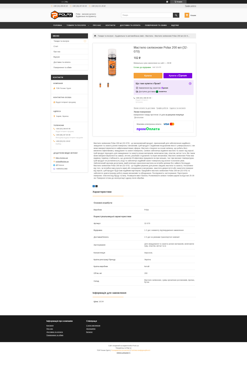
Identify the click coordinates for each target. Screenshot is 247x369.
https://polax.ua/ (62, 158)
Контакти (110, 25)
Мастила (149, 36)
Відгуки (175, 25)
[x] (96, 187)
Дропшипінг (91, 329)
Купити (148, 76)
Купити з (173, 76)
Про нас (97, 25)
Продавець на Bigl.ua (123, 348)
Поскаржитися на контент (120, 350)
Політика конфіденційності (140, 350)
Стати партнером (93, 326)
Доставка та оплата (130, 25)
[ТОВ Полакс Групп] (62, 19)
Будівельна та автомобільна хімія (129, 36)
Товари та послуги (76, 25)
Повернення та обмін (156, 25)
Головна (57, 25)
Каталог (89, 332)
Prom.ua (136, 346)
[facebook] (94, 187)
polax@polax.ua (62, 161)
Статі (56, 46)
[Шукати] (176, 15)
